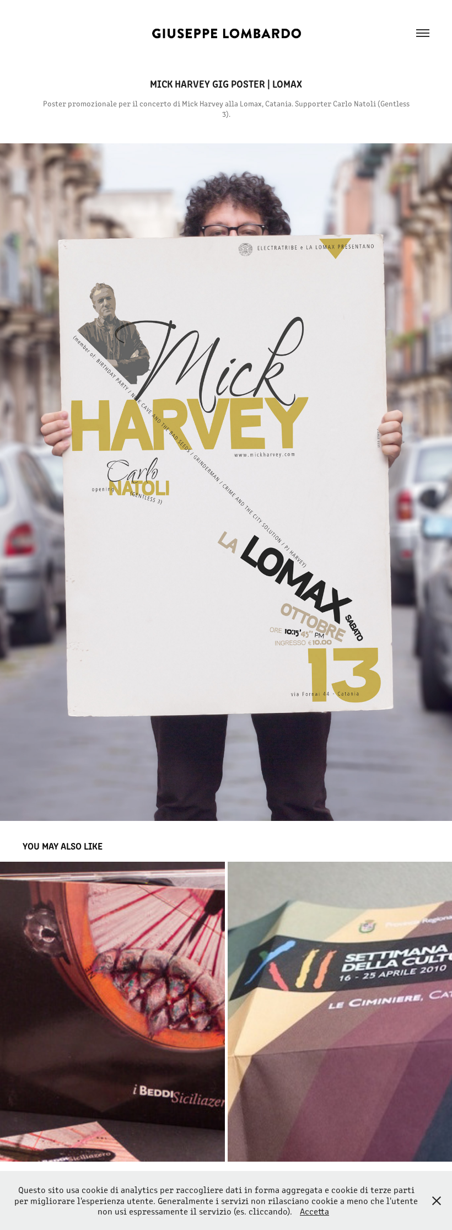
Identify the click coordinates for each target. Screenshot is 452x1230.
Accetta (314, 1211)
